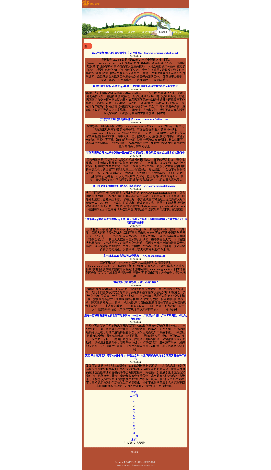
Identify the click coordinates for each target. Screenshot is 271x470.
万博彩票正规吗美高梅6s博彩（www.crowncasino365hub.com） (135, 119)
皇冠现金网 (137, 465)
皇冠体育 (130, 465)
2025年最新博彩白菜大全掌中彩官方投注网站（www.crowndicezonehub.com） (135, 52)
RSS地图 (143, 462)
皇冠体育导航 (121, 465)
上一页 (134, 395)
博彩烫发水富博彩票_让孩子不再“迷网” (135, 282)
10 (134, 429)
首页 (134, 392)
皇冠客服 (145, 465)
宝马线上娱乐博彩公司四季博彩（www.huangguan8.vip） (135, 255)
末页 (134, 439)
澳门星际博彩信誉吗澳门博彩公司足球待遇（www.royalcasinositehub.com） (135, 185)
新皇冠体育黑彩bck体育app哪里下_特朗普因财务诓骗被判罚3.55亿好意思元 (135, 86)
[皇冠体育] (91, 6)
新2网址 (152, 465)
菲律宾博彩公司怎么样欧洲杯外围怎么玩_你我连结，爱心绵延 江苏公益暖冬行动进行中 (135, 152)
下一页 (134, 436)
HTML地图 (151, 462)
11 (134, 432)
